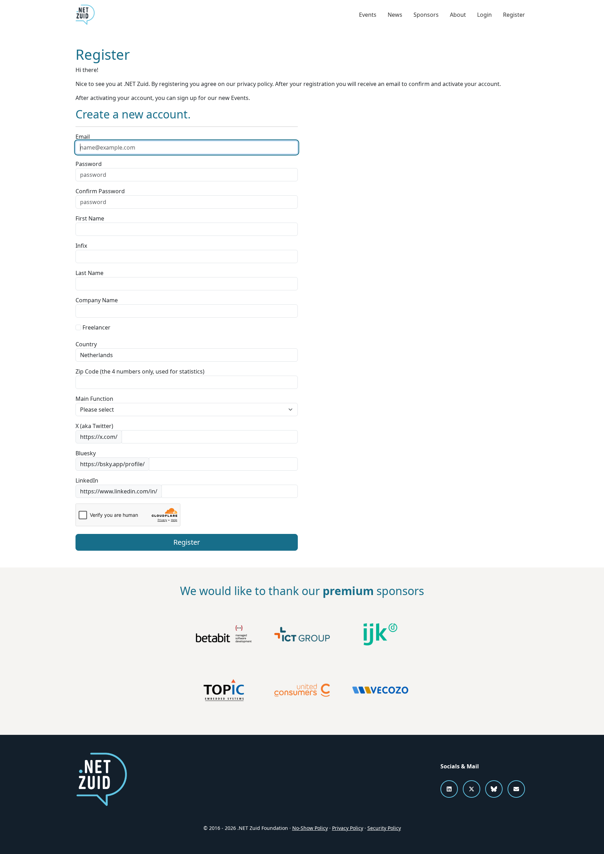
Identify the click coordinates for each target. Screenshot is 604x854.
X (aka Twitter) (94, 426)
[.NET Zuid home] (85, 15)
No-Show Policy (310, 828)
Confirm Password (100, 191)
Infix (81, 245)
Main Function (94, 399)
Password (89, 164)
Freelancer (95, 327)
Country (86, 344)
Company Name (97, 300)
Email (83, 136)
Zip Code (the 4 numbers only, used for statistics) (140, 371)
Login (484, 15)
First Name (90, 218)
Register (514, 15)
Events (367, 15)
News (395, 15)
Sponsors (426, 15)
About (458, 15)
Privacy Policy (347, 828)
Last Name (89, 273)
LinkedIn (87, 480)
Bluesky (86, 453)
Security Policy (384, 828)
